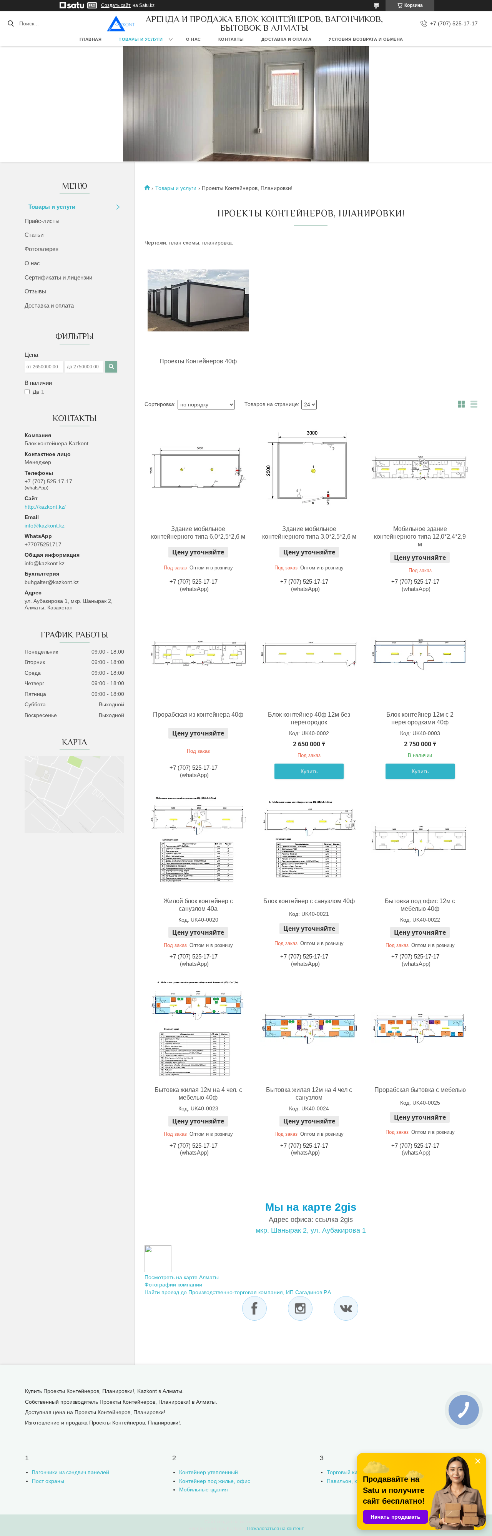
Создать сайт (116, 5)
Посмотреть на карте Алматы (182, 1277)
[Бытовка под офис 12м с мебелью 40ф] (420, 840)
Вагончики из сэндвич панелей (70, 1472)
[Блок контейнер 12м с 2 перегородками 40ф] (420, 653)
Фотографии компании (173, 1284)
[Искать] (10, 23)
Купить (309, 771)
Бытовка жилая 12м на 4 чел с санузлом (309, 1094)
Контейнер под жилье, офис (214, 1481)
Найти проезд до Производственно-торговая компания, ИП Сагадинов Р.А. (238, 1292)
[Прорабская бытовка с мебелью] (420, 1029)
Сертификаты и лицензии (58, 277)
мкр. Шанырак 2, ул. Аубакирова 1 (311, 1230)
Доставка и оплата (286, 39)
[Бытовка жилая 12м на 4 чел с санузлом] (309, 1029)
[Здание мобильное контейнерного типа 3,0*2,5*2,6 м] (309, 468)
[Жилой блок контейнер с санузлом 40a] (198, 840)
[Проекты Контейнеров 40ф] (198, 301)
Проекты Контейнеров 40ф (198, 361)
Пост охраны (48, 1481)
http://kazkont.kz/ (45, 507)
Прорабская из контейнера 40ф (198, 714)
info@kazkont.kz (45, 526)
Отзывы (35, 291)
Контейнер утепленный (208, 1472)
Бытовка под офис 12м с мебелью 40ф (420, 905)
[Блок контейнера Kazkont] (120, 23)
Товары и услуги (141, 39)
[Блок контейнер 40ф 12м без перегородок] (309, 653)
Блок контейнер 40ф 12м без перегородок (309, 718)
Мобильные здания (203, 1489)
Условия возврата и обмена (366, 39)
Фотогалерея (41, 249)
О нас (193, 39)
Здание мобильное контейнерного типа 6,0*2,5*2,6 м (198, 533)
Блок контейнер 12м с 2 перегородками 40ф (420, 718)
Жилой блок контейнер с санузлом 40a (198, 905)
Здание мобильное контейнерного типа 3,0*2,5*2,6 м (309, 533)
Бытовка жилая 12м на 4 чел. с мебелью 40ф (198, 1094)
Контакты (231, 39)
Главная (91, 39)
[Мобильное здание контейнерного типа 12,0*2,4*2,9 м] (420, 468)
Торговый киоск (346, 1472)
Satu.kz (280, 1521)
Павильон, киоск (347, 1481)
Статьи (34, 234)
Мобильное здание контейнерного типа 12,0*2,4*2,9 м (420, 537)
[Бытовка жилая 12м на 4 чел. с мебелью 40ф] (198, 1029)
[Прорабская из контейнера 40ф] (198, 653)
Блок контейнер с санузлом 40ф (309, 901)
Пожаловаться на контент (275, 1528)
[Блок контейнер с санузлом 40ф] (309, 840)
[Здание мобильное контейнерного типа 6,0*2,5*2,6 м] (198, 468)
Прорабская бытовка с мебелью (420, 1090)
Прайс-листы (42, 221)
